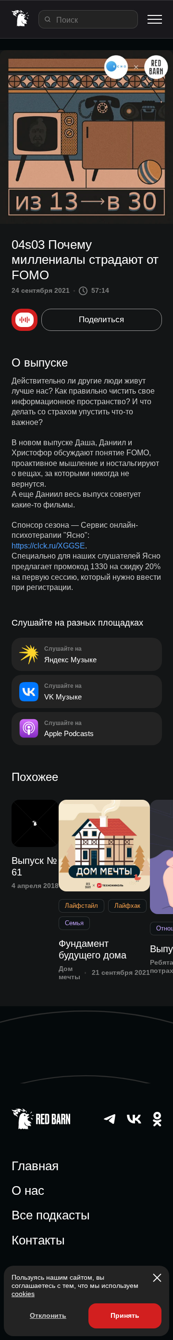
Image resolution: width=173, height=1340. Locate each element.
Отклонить (48, 1315)
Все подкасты (51, 1215)
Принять (125, 1315)
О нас (28, 1190)
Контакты (38, 1240)
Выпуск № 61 (34, 866)
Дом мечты (69, 973)
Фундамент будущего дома (92, 949)
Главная (35, 1166)
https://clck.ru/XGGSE (48, 546)
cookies (23, 1294)
